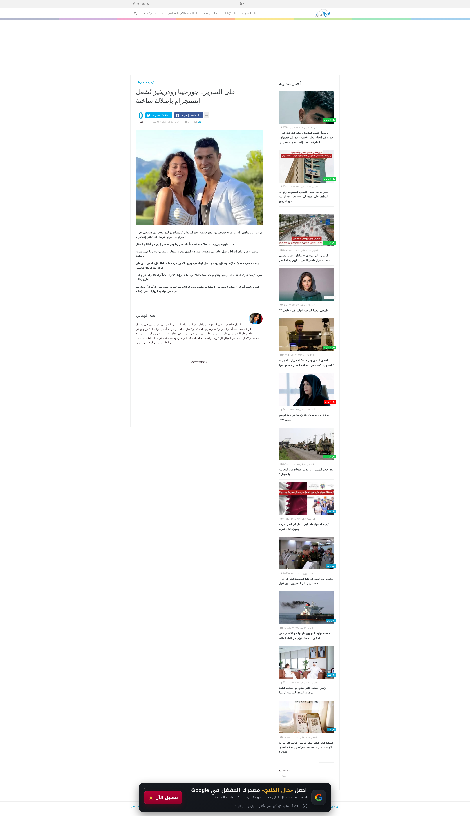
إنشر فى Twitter (160, 115)
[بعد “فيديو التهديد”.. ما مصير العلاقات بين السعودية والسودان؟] (306, 444)
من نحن (335, 806)
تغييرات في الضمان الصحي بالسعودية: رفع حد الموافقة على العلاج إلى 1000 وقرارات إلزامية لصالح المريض (303, 197)
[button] (241, 3)
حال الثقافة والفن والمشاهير (184, 13)
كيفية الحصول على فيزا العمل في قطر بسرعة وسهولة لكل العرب (304, 526)
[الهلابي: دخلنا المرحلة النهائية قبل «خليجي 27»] (306, 284)
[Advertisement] (235, 47)
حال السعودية (249, 13)
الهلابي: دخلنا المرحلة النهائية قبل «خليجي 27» (303, 310)
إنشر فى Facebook (190, 115)
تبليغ (199, 122)
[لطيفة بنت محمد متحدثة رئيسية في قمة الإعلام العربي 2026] (306, 389)
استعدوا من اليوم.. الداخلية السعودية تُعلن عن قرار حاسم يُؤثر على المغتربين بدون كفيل (306, 581)
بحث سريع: (285, 770)
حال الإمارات (229, 13)
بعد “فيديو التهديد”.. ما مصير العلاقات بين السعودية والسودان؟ (306, 472)
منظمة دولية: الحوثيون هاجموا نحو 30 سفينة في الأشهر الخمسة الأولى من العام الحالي (304, 636)
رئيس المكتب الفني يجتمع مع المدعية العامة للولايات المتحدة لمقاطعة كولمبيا (302, 690)
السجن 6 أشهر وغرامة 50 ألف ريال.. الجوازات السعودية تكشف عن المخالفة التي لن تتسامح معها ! (306, 363)
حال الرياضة (210, 13)
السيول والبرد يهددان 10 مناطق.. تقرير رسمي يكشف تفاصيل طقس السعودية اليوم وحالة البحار (305, 258)
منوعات (140, 82)
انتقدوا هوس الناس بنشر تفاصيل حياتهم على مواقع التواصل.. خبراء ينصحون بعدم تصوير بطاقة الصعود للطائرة (306, 747)
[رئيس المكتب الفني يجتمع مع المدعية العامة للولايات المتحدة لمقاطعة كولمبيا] (306, 662)
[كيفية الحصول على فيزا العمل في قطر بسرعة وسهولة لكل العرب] (306, 498)
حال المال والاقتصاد (152, 13)
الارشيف (150, 82)
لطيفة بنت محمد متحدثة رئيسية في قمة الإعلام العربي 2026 (304, 417)
